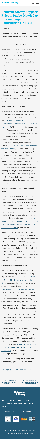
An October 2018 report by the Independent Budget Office (18, 280)
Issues (3, 400)
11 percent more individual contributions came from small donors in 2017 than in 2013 (19, 124)
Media (12, 400)
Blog (27, 400)
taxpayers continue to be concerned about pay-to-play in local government (19, 347)
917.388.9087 (28, 412)
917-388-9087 (28, 433)
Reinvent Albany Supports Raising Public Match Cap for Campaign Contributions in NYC (20, 17)
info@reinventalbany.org (11, 412)
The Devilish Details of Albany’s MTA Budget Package (10, 382)
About (20, 400)
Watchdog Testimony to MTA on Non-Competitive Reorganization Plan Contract (29, 383)
